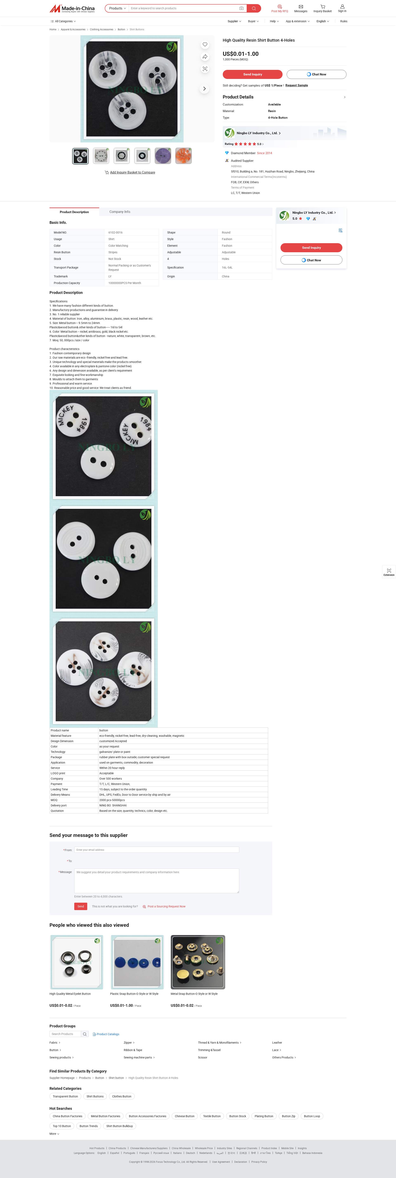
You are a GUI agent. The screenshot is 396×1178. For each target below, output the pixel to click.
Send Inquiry (252, 74)
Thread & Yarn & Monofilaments (218, 1042)
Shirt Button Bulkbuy (119, 1126)
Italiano (177, 1153)
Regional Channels (246, 1148)
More (53, 1134)
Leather (277, 1042)
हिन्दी (253, 1153)
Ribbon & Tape (133, 1050)
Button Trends (89, 1126)
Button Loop (312, 1116)
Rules (343, 21)
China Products (117, 1148)
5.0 (295, 219)
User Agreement (221, 1161)
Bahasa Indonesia (312, 1153)
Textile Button (212, 1116)
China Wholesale (181, 1148)
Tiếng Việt (292, 1153)
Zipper (128, 1042)
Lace (275, 1050)
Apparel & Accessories (73, 29)
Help (273, 21)
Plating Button (264, 1116)
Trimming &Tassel (209, 1050)
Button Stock (237, 1116)
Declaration (240, 1161)
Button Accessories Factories (147, 1116)
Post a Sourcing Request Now (164, 906)
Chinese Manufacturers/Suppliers (148, 1148)
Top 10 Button (62, 1126)
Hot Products (97, 1148)
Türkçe (278, 1153)
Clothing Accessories (101, 29)
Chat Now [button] (319, 74)
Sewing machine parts (138, 1057)
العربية (220, 1153)
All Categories (64, 21)
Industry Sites (224, 1148)
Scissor (202, 1057)
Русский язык (161, 1153)
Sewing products (60, 1057)
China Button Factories (67, 1116)
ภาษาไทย (265, 1153)
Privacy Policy (259, 1161)
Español (114, 1153)
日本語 (243, 1153)
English (102, 1153)
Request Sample (296, 85)
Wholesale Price (204, 1148)
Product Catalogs (107, 1034)
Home (53, 29)
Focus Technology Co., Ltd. (171, 1161)
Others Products (282, 1057)
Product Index (269, 1148)
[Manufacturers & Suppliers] (72, 8)
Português (129, 1153)
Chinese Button (184, 1116)
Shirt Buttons (137, 29)
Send (81, 906)
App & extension (296, 21)
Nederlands (205, 1153)
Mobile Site (287, 1148)
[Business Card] (340, 230)
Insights (302, 1148)
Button (121, 29)
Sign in (342, 11)
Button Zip (288, 1116)
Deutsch (190, 1153)
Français (144, 1153)
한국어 (231, 1153)
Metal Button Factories (105, 1116)
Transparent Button (65, 1096)
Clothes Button (121, 1096)
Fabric (54, 1042)
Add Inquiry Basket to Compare (132, 172)
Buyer (252, 21)
